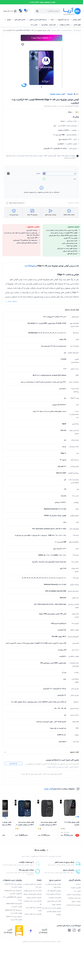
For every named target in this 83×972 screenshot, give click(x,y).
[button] (41, 86)
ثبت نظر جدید (13, 763)
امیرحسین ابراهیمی (28, 941)
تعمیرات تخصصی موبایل (34, 898)
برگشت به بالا (40, 850)
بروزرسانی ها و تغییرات (73, 905)
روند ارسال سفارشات (74, 898)
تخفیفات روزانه (56, 904)
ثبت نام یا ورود (8, 11)
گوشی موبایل (56, 30)
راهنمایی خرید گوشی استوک (33, 914)
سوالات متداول (76, 901)
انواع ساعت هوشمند (54, 898)
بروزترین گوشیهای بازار (54, 891)
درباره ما (78, 884)
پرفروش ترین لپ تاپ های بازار (51, 908)
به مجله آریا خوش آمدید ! (53, 894)
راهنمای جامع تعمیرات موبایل (33, 894)
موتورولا (70, 94)
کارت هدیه (52, 25)
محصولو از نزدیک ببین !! (40, 38)
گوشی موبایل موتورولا (57, 94)
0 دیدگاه (70, 112)
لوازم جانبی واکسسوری (54, 901)
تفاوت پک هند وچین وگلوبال (33, 891)
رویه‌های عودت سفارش (74, 895)
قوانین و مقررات (76, 888)
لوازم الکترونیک (66, 30)
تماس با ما (34, 25)
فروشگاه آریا (77, 30)
